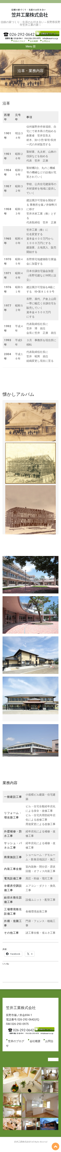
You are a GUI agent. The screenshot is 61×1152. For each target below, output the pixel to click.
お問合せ (46, 41)
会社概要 (34, 41)
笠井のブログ (19, 41)
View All (53, 1059)
